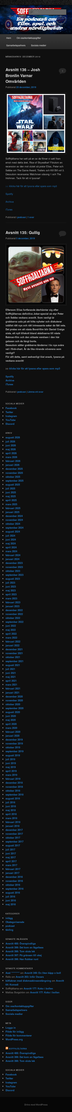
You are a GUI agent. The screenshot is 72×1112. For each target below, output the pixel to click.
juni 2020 (11, 716)
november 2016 (14, 881)
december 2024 (14, 516)
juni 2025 (11, 492)
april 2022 (11, 633)
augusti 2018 (13, 798)
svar (31, 217)
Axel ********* (13, 973)
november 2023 (14, 567)
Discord (10, 424)
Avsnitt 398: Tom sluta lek (20, 951)
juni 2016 (11, 900)
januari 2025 (12, 512)
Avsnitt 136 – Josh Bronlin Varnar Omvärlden (23, 75)
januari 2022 (12, 645)
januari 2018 (12, 826)
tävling (9, 929)
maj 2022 (11, 630)
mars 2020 (11, 728)
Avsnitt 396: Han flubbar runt (22, 959)
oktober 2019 (13, 747)
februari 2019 (13, 778)
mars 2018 (11, 818)
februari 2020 (13, 731)
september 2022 (14, 622)
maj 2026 (11, 449)
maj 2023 (11, 590)
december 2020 (14, 696)
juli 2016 (10, 896)
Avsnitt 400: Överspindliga (21, 943)
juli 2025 (10, 488)
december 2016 (14, 877)
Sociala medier (38, 45)
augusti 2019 (13, 755)
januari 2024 (12, 559)
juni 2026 (11, 445)
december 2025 (14, 468)
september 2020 (14, 708)
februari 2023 (13, 602)
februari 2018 (13, 822)
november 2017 (14, 833)
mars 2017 (11, 865)
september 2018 (14, 794)
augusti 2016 (13, 892)
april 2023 (11, 594)
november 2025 (14, 473)
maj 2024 (11, 543)
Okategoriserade (15, 922)
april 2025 (11, 500)
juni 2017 (11, 853)
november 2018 (14, 786)
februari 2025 (13, 508)
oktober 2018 (13, 790)
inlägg (9, 918)
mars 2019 (11, 775)
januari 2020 (12, 735)
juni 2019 (11, 763)
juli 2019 (10, 759)
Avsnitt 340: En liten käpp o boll (42, 973)
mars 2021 (11, 684)
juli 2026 (10, 441)
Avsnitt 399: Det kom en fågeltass (24, 947)
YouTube (11, 420)
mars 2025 (11, 504)
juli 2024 (10, 535)
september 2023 (14, 575)
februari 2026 (13, 461)
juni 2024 (11, 539)
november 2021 (14, 653)
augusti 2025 (13, 484)
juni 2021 (11, 673)
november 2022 (14, 614)
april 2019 (11, 771)
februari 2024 (13, 555)
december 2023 (14, 563)
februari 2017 (13, 869)
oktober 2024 (13, 523)
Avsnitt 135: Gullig (23, 232)
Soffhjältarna (18, 1048)
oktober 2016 (13, 885)
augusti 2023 (13, 578)
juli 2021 (10, 669)
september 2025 (14, 480)
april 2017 (11, 861)
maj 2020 (11, 720)
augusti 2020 (13, 712)
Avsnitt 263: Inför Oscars (30, 976)
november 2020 (14, 700)
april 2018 (11, 814)
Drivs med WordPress (36, 1104)
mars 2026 (11, 457)
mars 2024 (11, 551)
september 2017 (14, 841)
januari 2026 (12, 465)
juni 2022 (11, 625)
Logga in (11, 1027)
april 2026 (11, 453)
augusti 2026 (13, 437)
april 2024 (11, 547)
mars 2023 (11, 598)
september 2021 (14, 661)
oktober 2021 (13, 657)
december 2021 (14, 649)
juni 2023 (11, 586)
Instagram (11, 416)
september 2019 (14, 751)
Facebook (11, 408)
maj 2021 (11, 676)
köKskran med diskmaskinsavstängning (28, 980)
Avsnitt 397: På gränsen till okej (24, 955)
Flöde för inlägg (15, 1031)
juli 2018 (10, 802)
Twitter (9, 412)
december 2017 (14, 830)
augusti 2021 (13, 665)
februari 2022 (13, 641)
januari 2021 (12, 692)
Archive (10, 201)
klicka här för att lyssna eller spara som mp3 (34, 368)
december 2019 (14, 739)
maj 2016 (11, 904)
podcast (21, 217)
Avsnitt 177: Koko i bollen (38, 988)
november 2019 (14, 743)
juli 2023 (10, 582)
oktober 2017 (13, 837)
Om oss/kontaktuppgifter (29, 37)
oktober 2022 (13, 618)
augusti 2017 (13, 845)
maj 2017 (11, 857)
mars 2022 (11, 637)
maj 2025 (11, 496)
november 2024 (14, 520)
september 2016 (14, 888)
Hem (8, 37)
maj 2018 (11, 810)
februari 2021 (13, 688)
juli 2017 (10, 849)
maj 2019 (11, 767)
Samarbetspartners (15, 45)
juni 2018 (11, 806)
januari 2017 (12, 873)
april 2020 (11, 724)
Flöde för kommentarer (19, 1035)
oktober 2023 (13, 571)
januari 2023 (12, 606)
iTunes (9, 209)
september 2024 (14, 527)
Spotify (9, 194)
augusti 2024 (13, 531)
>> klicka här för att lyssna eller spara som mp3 (31, 186)
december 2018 (14, 782)
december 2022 (14, 610)
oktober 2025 (13, 476)
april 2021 (11, 680)
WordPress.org (14, 1039)
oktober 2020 (13, 704)
